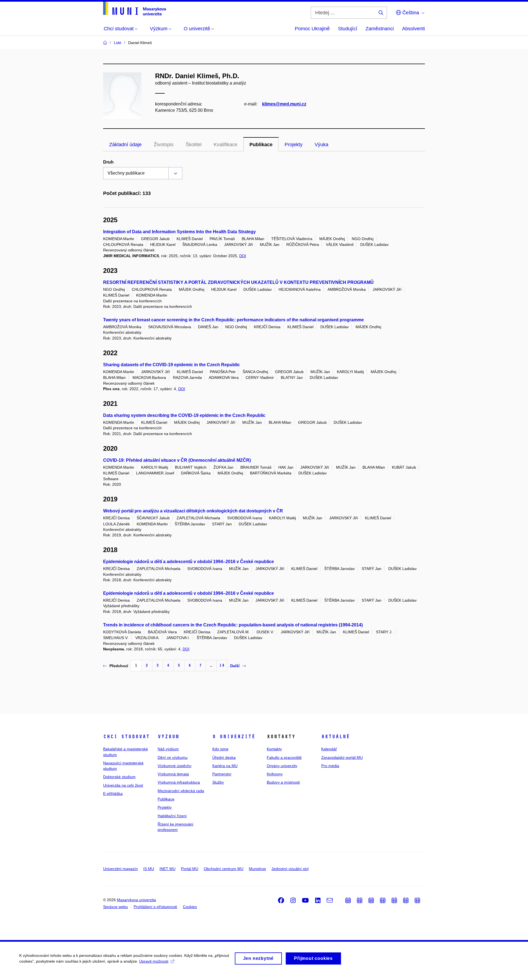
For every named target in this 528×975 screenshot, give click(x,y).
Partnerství (221, 774)
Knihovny (275, 774)
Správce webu (115, 907)
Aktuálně (335, 737)
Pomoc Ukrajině (312, 28)
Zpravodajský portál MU (342, 757)
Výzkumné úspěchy (174, 766)
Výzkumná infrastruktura (179, 782)
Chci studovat (126, 737)
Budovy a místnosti (283, 782)
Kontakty (274, 749)
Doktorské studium (119, 777)
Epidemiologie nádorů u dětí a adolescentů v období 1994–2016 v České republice (188, 561)
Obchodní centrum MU (223, 869)
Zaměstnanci (379, 28)
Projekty (293, 144)
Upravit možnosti (153, 961)
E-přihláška (113, 793)
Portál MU (189, 869)
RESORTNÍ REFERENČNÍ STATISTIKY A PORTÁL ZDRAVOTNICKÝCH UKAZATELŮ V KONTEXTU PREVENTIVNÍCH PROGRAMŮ (238, 282)
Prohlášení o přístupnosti (155, 907)
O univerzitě (233, 737)
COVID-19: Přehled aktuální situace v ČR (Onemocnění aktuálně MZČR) (177, 460)
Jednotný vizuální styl (290, 869)
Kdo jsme (220, 749)
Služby (218, 782)
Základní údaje (125, 144)
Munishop (257, 869)
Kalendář (329, 749)
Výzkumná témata (173, 774)
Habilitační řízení (172, 816)
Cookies (190, 907)
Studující (347, 28)
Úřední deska (224, 757)
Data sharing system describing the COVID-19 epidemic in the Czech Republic (184, 415)
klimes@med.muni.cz (284, 104)
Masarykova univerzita (136, 900)
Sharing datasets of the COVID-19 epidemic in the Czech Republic (171, 364)
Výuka (321, 144)
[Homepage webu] (134, 8)
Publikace (261, 144)
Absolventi (413, 28)
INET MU (167, 869)
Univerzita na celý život (123, 785)
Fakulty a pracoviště (284, 757)
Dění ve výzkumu (173, 757)
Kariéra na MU (225, 766)
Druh (108, 162)
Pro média (330, 766)
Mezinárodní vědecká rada (181, 791)
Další (235, 666)
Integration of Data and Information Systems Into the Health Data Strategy (179, 231)
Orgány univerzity (282, 766)
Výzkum (168, 737)
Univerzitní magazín (120, 869)
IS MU (148, 869)
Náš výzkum (168, 749)
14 (222, 665)
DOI (242, 256)
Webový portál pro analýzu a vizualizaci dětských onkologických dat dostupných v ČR (193, 511)
